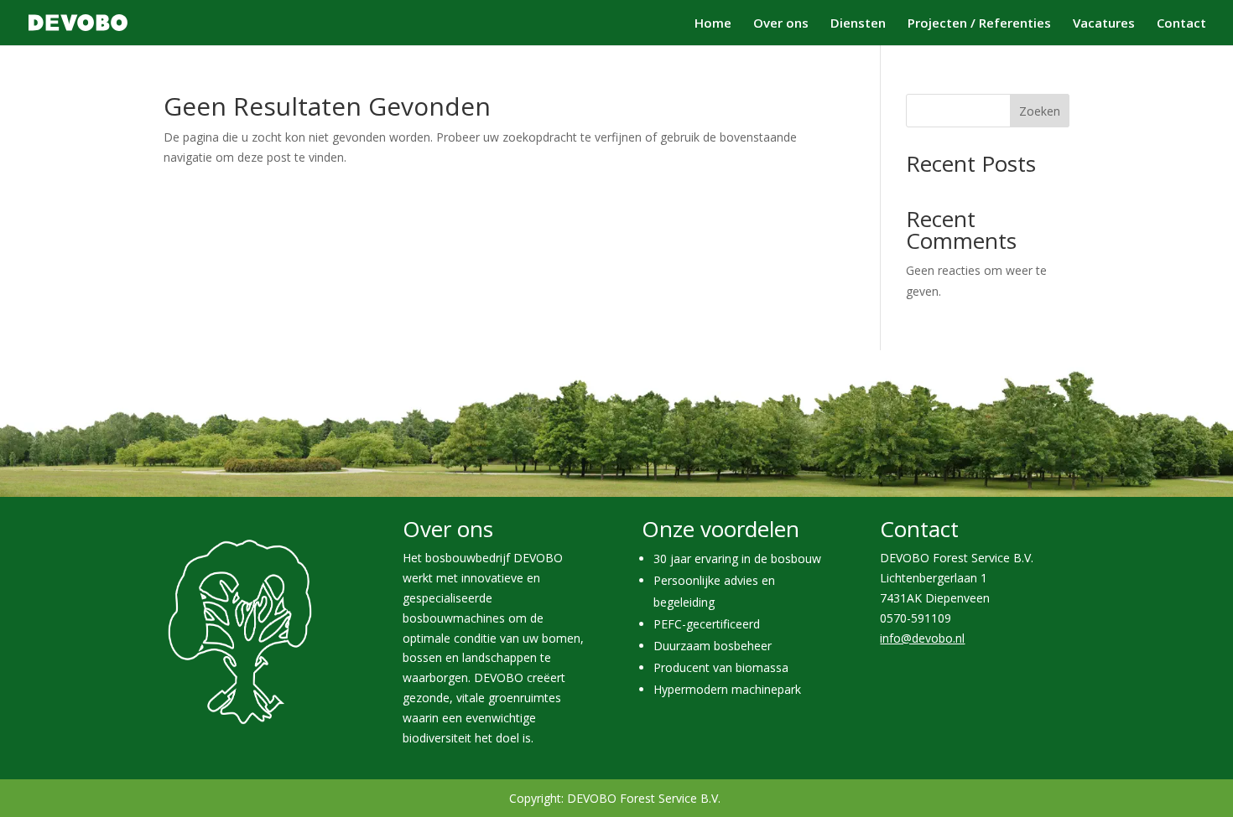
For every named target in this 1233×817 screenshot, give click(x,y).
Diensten (858, 24)
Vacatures (1104, 24)
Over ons (781, 24)
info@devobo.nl (922, 638)
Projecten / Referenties (979, 24)
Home (713, 24)
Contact (1181, 24)
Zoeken (1039, 111)
